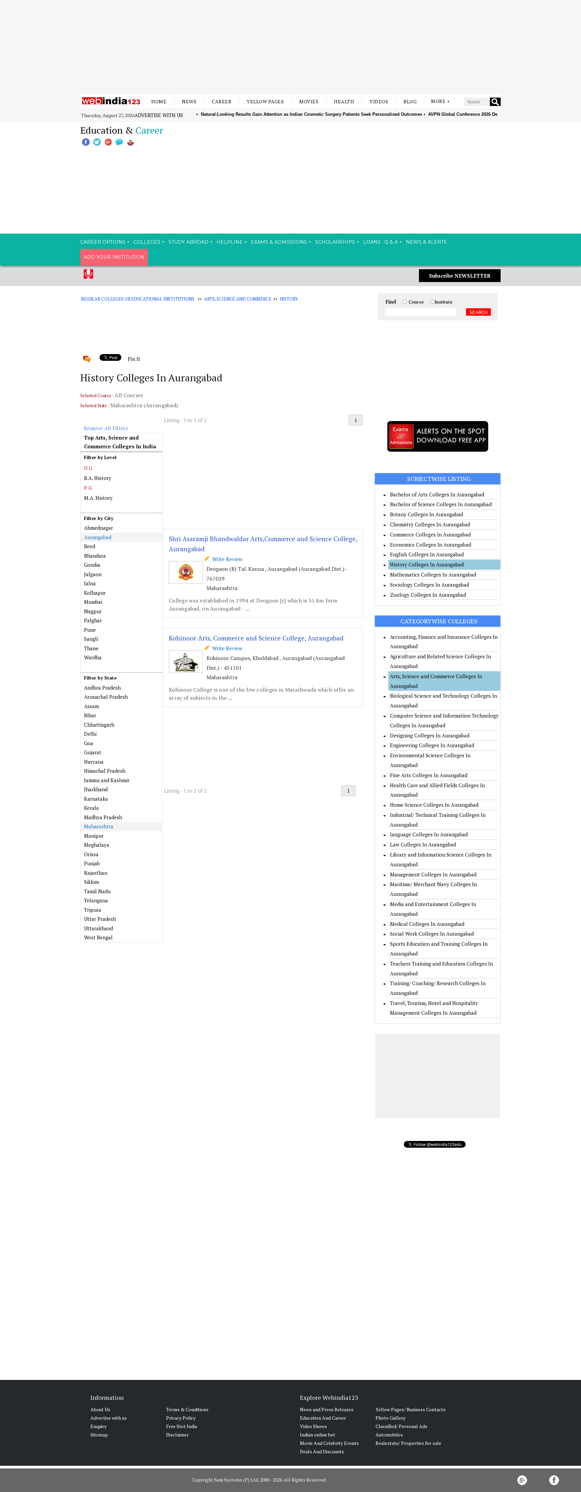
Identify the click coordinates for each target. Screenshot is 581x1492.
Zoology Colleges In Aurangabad (428, 594)
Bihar (90, 715)
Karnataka (96, 798)
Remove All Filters (106, 428)
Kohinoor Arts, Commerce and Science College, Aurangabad (256, 638)
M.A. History (98, 497)
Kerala (91, 807)
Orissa (91, 854)
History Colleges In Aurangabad (427, 564)
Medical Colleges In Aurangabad (427, 924)
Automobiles (389, 1434)
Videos (379, 101)
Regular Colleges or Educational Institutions (137, 299)
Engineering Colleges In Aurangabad (432, 745)
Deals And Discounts (322, 1451)
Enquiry (98, 1426)
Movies (308, 101)
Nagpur (93, 611)
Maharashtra (98, 826)
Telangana (96, 900)
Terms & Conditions (187, 1409)
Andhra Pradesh (102, 687)
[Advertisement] (290, 47)
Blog (410, 101)
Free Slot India (181, 1426)
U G (88, 468)
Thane (91, 648)
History (289, 299)
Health (344, 101)
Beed (89, 546)
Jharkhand (96, 789)
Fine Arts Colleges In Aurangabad (428, 775)
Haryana (94, 761)
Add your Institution (114, 257)
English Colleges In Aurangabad (427, 554)
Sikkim (91, 881)
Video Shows (313, 1426)
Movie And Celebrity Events (329, 1443)
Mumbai (93, 601)
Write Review (225, 559)
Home (158, 101)
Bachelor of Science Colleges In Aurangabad (441, 504)
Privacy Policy (181, 1418)
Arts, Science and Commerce (237, 299)
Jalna (90, 583)
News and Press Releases (326, 1409)
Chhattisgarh (99, 724)
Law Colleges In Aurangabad (423, 844)
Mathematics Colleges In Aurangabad (433, 574)
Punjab (92, 863)
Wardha (93, 657)
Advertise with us (158, 115)
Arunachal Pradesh (106, 696)
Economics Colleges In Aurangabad (430, 544)
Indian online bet (317, 1434)
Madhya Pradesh (103, 817)
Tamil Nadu (97, 891)
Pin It (134, 358)
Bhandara (95, 555)
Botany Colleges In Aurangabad (426, 514)
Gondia (92, 564)
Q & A (391, 242)
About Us (100, 1409)
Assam (91, 706)
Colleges (146, 242)
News (189, 101)
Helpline (230, 242)
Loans (372, 242)
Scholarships (335, 242)
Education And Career (323, 1418)
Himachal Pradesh (104, 770)
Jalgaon (93, 574)
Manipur (94, 835)
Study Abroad (188, 242)
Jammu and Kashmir (106, 780)
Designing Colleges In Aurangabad (429, 735)
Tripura (92, 909)
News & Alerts (426, 242)
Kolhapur (95, 592)
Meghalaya (96, 844)
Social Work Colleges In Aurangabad (432, 933)
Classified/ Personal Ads (401, 1426)
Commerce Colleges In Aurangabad (430, 534)
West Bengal (98, 937)
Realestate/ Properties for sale (408, 1443)
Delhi (90, 733)
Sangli (91, 638)
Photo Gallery (390, 1418)
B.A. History (97, 478)
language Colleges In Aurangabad (429, 834)
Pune (90, 629)
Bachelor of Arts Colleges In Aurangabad (437, 494)
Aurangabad (97, 537)
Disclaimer (177, 1434)
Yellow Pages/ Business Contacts (411, 1409)
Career (221, 101)
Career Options (102, 242)
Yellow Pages (265, 101)
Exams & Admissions (279, 242)
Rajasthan (95, 872)
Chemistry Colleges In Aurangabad (430, 524)
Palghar (93, 620)
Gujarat (92, 752)
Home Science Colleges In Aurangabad (434, 804)
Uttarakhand (98, 928)
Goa (88, 743)
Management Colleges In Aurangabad (433, 874)
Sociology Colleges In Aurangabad (429, 584)
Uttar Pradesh (100, 918)
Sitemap (99, 1434)
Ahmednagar (98, 527)
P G (88, 488)
